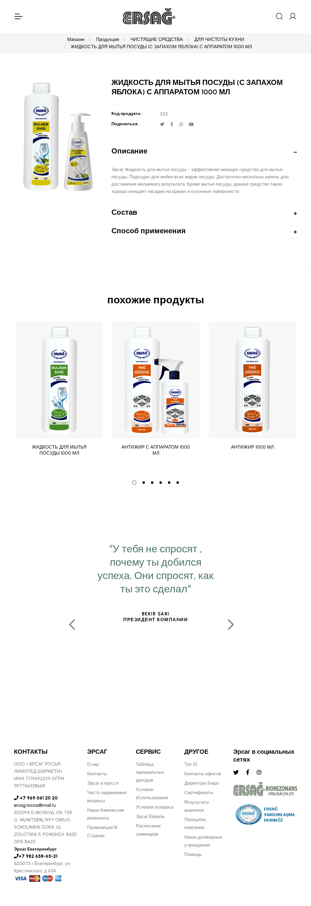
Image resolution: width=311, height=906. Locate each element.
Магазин (75, 39)
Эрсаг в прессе (103, 783)
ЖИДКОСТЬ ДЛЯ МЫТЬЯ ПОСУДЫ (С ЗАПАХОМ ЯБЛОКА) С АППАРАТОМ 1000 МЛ (161, 46)
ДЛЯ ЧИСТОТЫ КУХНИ (219, 39)
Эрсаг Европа (150, 816)
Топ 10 (190, 764)
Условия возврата (154, 807)
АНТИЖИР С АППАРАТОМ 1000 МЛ (155, 450)
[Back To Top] (294, 868)
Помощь (193, 854)
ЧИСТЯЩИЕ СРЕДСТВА (157, 39)
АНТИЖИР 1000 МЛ (252, 447)
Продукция (107, 39)
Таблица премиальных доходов (150, 772)
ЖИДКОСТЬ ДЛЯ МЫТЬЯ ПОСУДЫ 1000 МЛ (59, 450)
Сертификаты (198, 792)
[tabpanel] (59, 396)
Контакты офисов (202, 773)
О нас (93, 764)
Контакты (97, 773)
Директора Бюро (201, 783)
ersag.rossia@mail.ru (35, 805)
